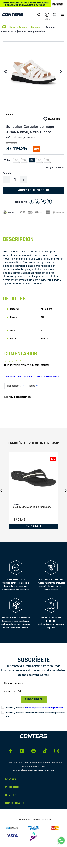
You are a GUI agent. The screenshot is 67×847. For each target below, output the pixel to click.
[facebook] (31, 202)
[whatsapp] (37, 202)
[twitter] (43, 202)
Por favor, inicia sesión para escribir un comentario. (33, 376)
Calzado (23, 27)
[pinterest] (49, 202)
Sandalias (36, 27)
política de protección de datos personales (44, 707)
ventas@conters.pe (44, 770)
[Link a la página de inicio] (4, 27)
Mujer (12, 27)
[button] (39, 14)
